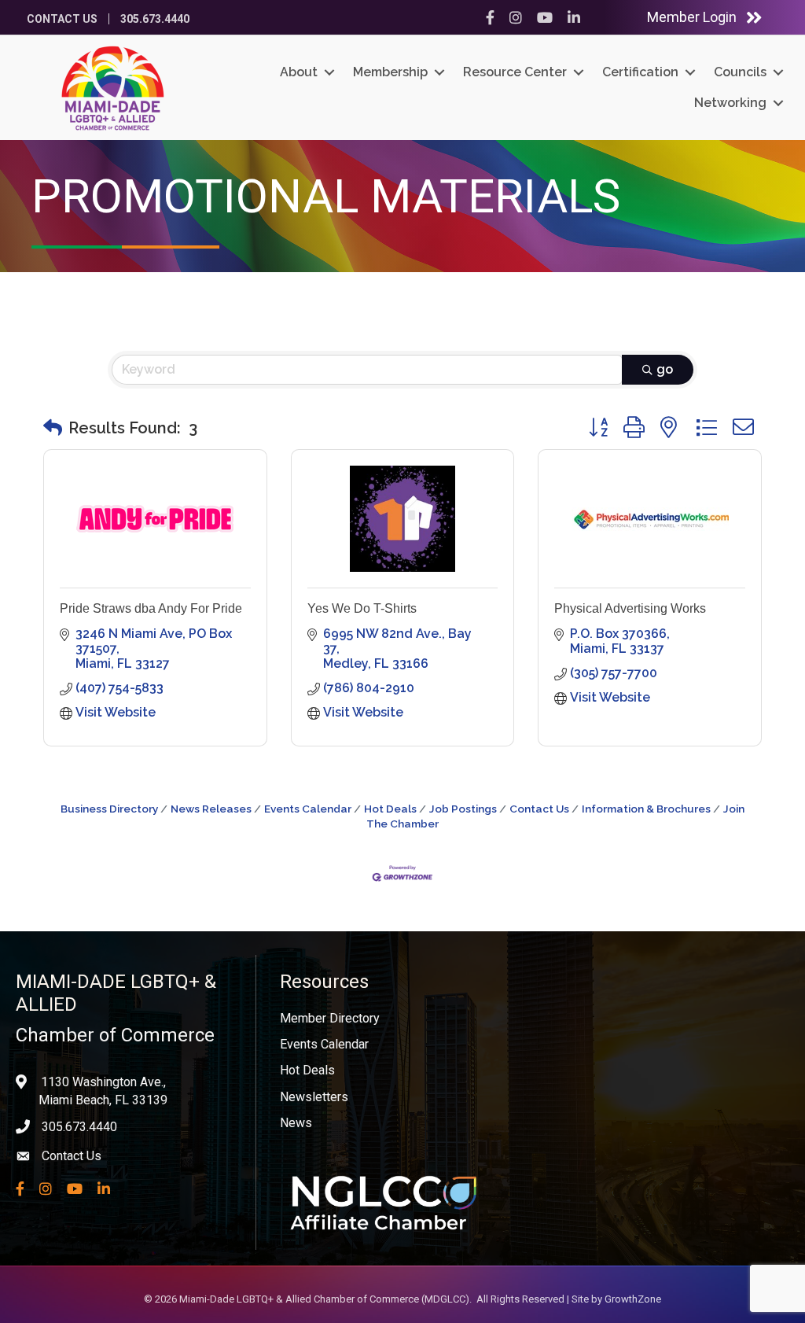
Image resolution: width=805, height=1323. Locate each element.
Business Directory (109, 808)
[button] (52, 428)
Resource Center (515, 71)
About (299, 71)
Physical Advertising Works (630, 608)
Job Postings (463, 808)
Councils (740, 71)
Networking (730, 102)
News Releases (211, 808)
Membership (390, 71)
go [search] (664, 369)
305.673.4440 (154, 18)
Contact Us (62, 18)
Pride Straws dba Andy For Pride (151, 608)
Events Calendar (307, 808)
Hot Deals (390, 808)
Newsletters (314, 1096)
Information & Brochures (646, 808)
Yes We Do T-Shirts (362, 608)
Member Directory (330, 1018)
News (296, 1122)
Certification (640, 71)
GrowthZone (633, 1299)
